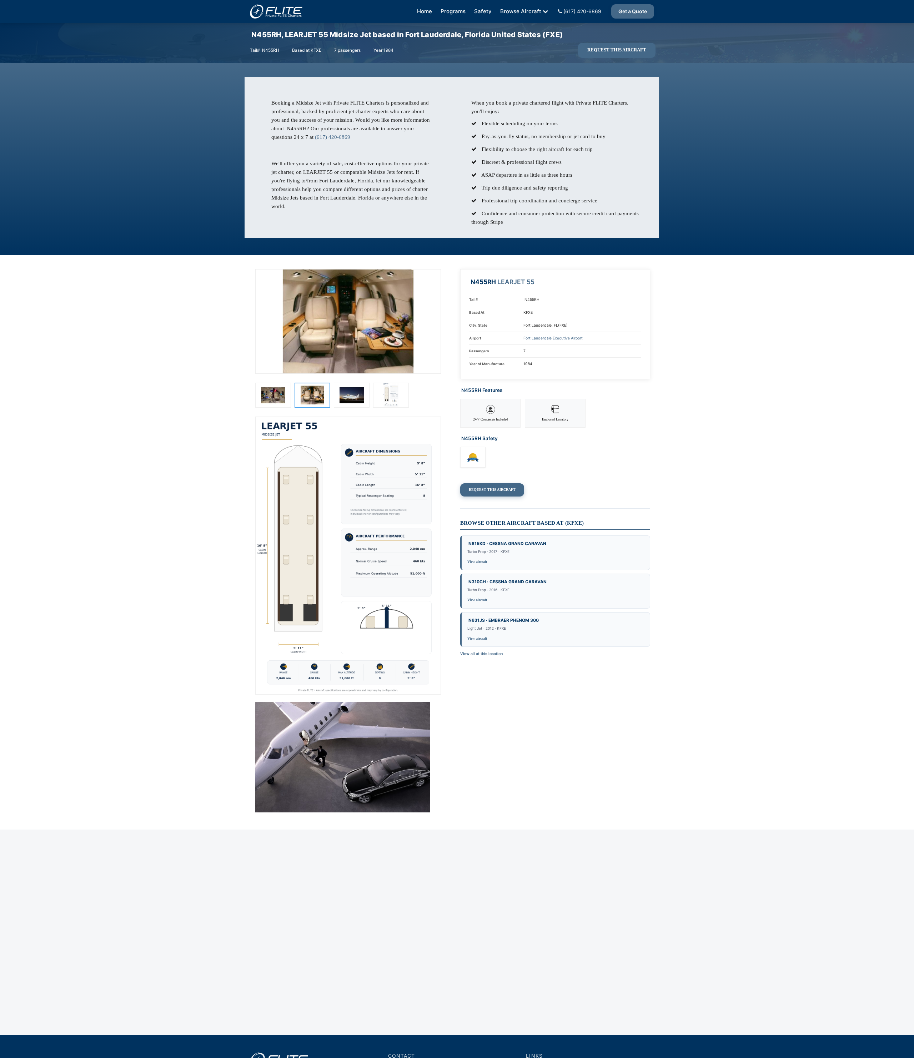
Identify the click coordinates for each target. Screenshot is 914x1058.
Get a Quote (632, 11)
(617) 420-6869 (581, 11)
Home (424, 11)
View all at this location (481, 653)
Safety (483, 11)
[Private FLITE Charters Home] (276, 11)
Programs (453, 11)
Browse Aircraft (520, 11)
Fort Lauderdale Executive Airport (553, 338)
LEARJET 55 (515, 282)
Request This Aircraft (616, 49)
